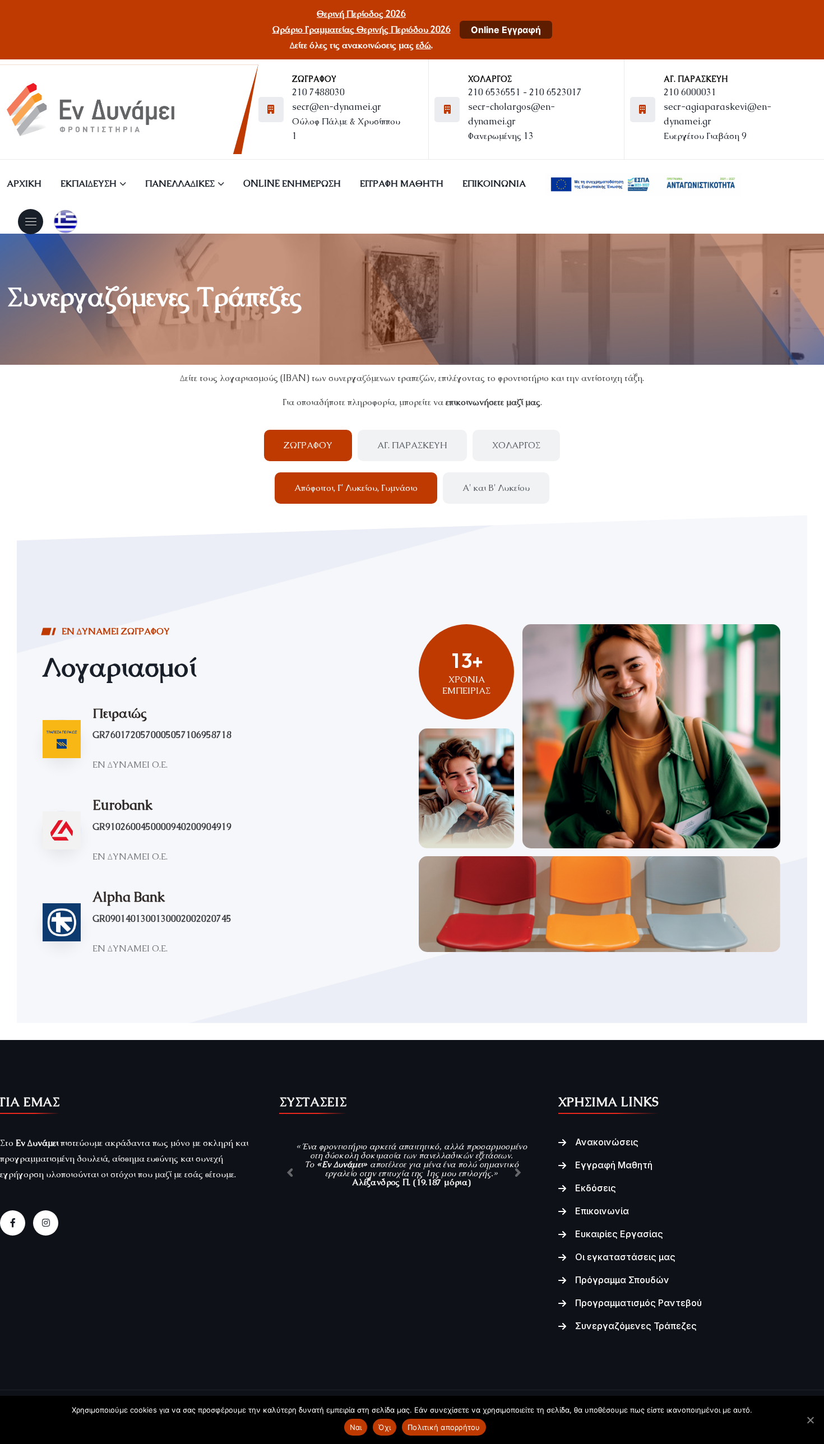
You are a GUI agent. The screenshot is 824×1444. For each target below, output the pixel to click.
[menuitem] (643, 184)
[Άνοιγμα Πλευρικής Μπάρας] (30, 221)
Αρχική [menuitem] (24, 183)
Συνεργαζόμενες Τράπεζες (636, 1325)
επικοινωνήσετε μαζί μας (493, 402)
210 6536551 (494, 92)
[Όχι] (810, 1420)
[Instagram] (45, 1223)
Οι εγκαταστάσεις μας (625, 1256)
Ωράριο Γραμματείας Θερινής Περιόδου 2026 (361, 29)
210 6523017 (555, 92)
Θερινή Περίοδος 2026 (361, 14)
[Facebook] (12, 1223)
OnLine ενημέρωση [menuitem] (292, 183)
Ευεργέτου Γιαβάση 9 (705, 136)
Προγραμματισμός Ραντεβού (638, 1302)
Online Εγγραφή (506, 29)
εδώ (423, 45)
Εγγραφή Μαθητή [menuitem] (401, 183)
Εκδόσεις (595, 1188)
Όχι (384, 1427)
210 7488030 (318, 92)
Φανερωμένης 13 (501, 136)
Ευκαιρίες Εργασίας (619, 1233)
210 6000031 (690, 92)
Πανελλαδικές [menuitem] (180, 183)
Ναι (356, 1427)
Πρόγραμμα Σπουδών (622, 1279)
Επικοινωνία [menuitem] (494, 183)
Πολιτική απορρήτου (444, 1427)
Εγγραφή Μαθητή (613, 1165)
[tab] (308, 445)
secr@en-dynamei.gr (336, 107)
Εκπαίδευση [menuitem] (89, 183)
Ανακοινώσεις (606, 1142)
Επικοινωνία (602, 1211)
